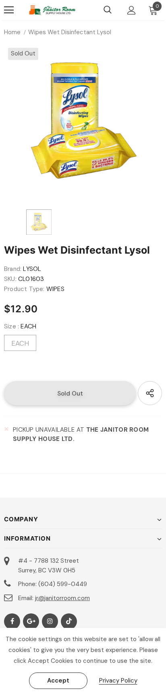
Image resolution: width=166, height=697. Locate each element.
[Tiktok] (69, 621)
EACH (20, 343)
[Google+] (31, 621)
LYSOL (32, 269)
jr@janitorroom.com (62, 598)
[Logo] (52, 10)
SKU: (10, 279)
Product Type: (24, 289)
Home (12, 32)
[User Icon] (131, 10)
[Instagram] (50, 621)
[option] (83, 122)
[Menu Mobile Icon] (9, 10)
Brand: (12, 269)
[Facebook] (12, 621)
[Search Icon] (108, 10)
